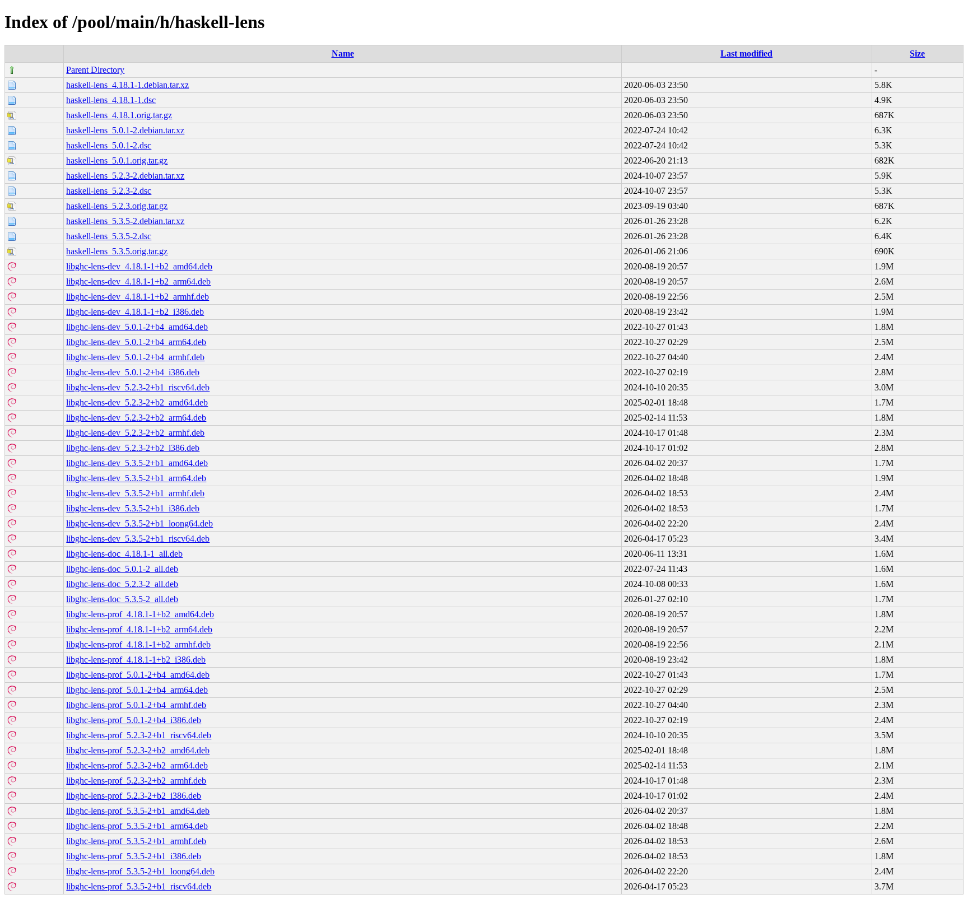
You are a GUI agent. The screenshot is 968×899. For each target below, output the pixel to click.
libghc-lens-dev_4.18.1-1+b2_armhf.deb (137, 296)
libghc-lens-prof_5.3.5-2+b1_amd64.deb (138, 811)
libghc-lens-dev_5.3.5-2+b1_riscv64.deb (138, 538)
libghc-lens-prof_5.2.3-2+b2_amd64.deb (138, 750)
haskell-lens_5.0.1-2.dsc (108, 145)
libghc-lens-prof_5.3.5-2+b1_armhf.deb (136, 841)
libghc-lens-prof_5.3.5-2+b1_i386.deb (133, 856)
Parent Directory (95, 69)
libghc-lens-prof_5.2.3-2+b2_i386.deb (133, 795)
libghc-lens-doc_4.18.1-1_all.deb (124, 553)
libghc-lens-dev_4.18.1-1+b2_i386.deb (135, 311)
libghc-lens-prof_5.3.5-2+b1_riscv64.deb (138, 886)
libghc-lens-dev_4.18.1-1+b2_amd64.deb (139, 266)
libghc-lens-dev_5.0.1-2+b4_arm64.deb (136, 342)
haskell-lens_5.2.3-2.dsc (108, 190)
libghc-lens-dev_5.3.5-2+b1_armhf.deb (135, 493)
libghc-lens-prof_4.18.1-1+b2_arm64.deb (139, 629)
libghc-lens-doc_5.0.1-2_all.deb (122, 569)
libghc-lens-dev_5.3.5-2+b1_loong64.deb (139, 523)
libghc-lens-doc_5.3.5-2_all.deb (122, 599)
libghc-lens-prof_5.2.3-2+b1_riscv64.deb (138, 735)
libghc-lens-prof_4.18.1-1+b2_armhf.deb (138, 644)
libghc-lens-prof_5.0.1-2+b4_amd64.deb (138, 674)
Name (343, 53)
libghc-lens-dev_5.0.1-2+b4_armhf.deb (135, 357)
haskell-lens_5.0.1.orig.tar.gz (116, 160)
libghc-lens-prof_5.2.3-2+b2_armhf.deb (136, 780)
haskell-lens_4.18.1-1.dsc (111, 100)
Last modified (746, 53)
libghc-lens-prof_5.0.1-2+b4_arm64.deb (137, 690)
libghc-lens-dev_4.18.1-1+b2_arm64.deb (138, 281)
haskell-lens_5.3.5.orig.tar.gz (116, 251)
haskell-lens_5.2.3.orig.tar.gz (116, 206)
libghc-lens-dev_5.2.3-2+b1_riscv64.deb (138, 387)
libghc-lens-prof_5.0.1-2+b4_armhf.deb (136, 705)
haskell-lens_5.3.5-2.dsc (108, 236)
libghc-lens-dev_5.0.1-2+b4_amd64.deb (137, 327)
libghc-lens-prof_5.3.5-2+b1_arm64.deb (137, 826)
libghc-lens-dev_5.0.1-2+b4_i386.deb (132, 372)
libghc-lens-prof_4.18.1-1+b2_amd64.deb (140, 614)
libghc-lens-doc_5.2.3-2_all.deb (122, 584)
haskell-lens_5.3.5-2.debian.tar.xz (125, 221)
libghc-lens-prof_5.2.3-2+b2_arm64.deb (137, 765)
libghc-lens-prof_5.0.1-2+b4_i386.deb (133, 720)
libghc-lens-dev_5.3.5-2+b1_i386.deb (132, 508)
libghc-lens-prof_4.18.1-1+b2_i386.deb (136, 659)
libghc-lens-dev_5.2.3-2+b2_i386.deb (132, 448)
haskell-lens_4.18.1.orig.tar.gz (119, 115)
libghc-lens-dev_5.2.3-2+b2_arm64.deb (136, 417)
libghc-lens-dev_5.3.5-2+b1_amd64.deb (137, 463)
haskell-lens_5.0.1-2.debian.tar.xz (125, 130)
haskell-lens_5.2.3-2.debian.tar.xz (125, 175)
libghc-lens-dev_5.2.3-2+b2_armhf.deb (135, 432)
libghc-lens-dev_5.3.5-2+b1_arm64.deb (136, 478)
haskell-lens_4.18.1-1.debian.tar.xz (127, 85)
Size (917, 53)
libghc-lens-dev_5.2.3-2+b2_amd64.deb (137, 402)
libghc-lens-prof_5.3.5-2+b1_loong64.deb (140, 871)
